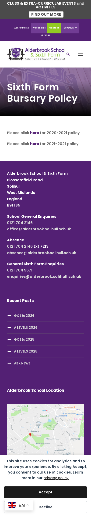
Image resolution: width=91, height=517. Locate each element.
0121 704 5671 (19, 270)
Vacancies (39, 27)
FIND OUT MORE (46, 14)
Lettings (45, 35)
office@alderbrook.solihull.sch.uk (39, 229)
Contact (54, 27)
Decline (45, 507)
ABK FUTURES (21, 27)
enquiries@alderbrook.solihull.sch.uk (44, 276)
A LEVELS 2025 (25, 351)
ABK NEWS (22, 363)
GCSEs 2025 (24, 339)
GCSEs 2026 (24, 315)
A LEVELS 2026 (25, 327)
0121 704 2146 (20, 222)
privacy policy (56, 477)
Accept (45, 492)
